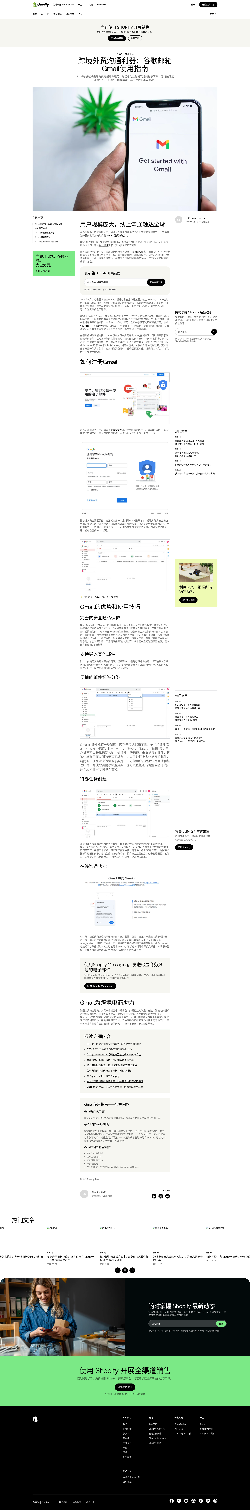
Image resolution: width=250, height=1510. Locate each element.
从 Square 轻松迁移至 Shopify (103, 1076)
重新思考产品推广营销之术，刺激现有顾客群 (110, 1060)
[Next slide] (132, 1270)
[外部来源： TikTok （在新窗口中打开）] (201, 1501)
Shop (202, 1424)
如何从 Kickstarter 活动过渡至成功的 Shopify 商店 (114, 1054)
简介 (125, 1424)
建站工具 (127, 1482)
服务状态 (127, 1457)
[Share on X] (160, 1196)
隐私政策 (77, 1502)
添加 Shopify (184, 847)
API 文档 (178, 1428)
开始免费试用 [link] (156, 282)
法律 (125, 1452)
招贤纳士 (127, 1428)
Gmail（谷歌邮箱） (116, 235)
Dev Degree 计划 (182, 1433)
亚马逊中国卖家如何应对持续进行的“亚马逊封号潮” (114, 1043)
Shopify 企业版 (207, 1433)
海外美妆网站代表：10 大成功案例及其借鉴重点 (112, 1065)
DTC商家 (141, 251)
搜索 (212, 14)
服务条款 (63, 1502)
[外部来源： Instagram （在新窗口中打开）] (193, 1501)
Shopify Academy (157, 1438)
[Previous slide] (118, 1270)
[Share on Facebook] (154, 1196)
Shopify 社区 (155, 1443)
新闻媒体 (127, 1438)
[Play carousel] (125, 1270)
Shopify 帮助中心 (157, 1428)
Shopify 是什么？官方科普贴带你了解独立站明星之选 (115, 1086)
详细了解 (135, 38)
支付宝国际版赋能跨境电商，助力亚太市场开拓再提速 (115, 1081)
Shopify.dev (180, 1424)
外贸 (84, 235)
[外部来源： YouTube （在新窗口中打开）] (186, 1501)
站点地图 (90, 1502)
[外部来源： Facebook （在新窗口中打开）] (172, 1501)
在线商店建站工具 (131, 1477)
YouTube (85, 325)
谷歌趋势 (98, 325)
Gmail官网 (118, 430)
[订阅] (214, 332)
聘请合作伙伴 (155, 1433)
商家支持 (153, 1424)
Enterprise (102, 4)
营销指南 (57, 14)
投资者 (126, 1433)
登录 (193, 4)
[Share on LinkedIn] (167, 1196)
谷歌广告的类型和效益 (106, 596)
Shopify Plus (206, 1428)
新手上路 (45, 14)
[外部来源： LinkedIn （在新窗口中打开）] (208, 1501)
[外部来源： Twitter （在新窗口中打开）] (179, 1501)
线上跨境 (103, 245)
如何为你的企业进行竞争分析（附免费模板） (110, 1070)
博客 (35, 14)
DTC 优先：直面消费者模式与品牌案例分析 (109, 1049)
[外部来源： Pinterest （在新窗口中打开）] (215, 1501)
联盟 (125, 1447)
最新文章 (70, 14)
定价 (91, 4)
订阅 (221, 1323)
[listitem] (125, 1246)
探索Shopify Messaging (100, 986)
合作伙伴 (127, 1443)
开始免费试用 (208, 4)
